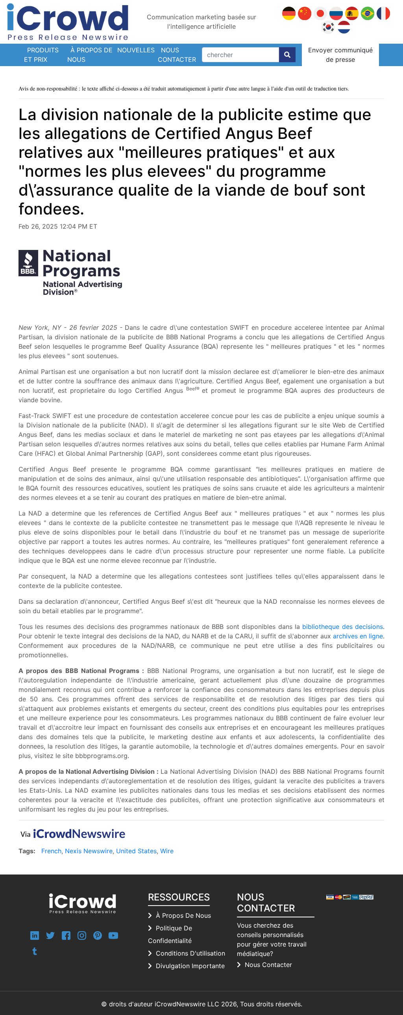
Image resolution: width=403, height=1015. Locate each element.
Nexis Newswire (89, 851)
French (51, 851)
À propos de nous (90, 54)
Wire (167, 851)
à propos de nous (183, 915)
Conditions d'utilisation (190, 953)
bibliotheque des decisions (342, 626)
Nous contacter (177, 54)
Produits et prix (41, 54)
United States (136, 851)
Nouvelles (136, 50)
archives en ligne (358, 636)
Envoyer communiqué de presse (340, 54)
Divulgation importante (190, 966)
